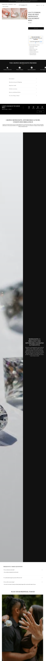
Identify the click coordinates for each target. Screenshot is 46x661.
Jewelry (15, 4)
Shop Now (40, 111)
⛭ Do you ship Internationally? (8, 569)
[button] (36, 31)
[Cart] (43, 5)
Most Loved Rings (5, 6)
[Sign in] (41, 5)
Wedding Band (10, 4)
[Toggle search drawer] (39, 5)
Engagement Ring (4, 4)
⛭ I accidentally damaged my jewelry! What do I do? (12, 577)
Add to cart (36, 28)
